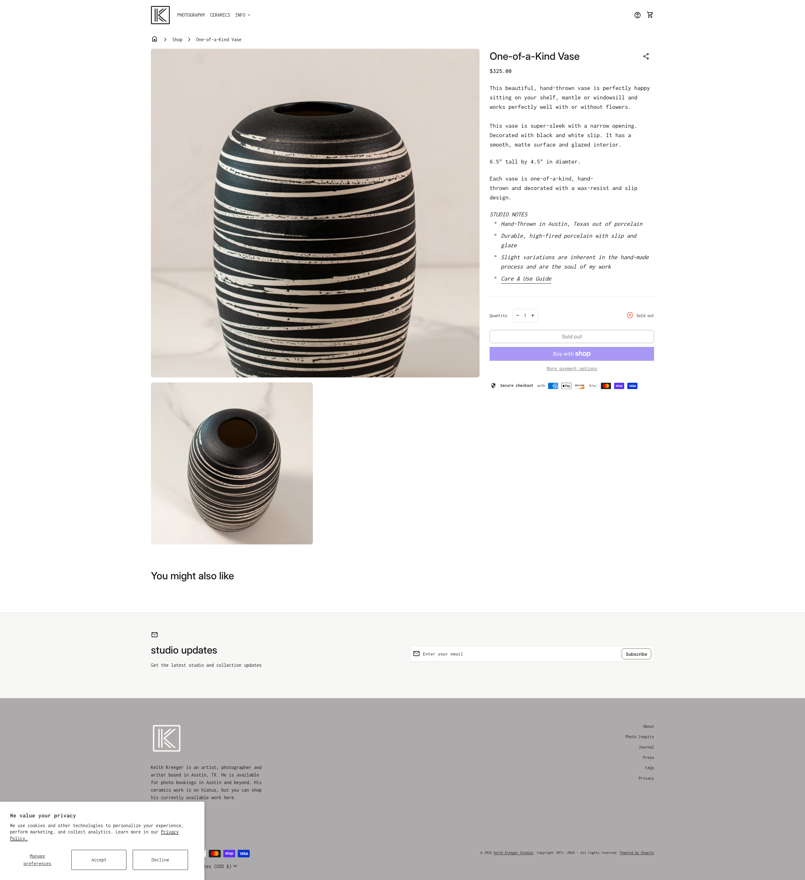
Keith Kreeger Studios (513, 853)
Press (648, 757)
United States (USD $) (209, 866)
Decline (160, 859)
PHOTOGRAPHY (191, 15)
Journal (646, 747)
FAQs (649, 768)
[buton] (209, 866)
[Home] (160, 14)
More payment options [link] (572, 368)
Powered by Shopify (637, 853)
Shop (177, 39)
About (648, 726)
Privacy (646, 778)
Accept (99, 859)
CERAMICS (220, 15)
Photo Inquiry (639, 736)
